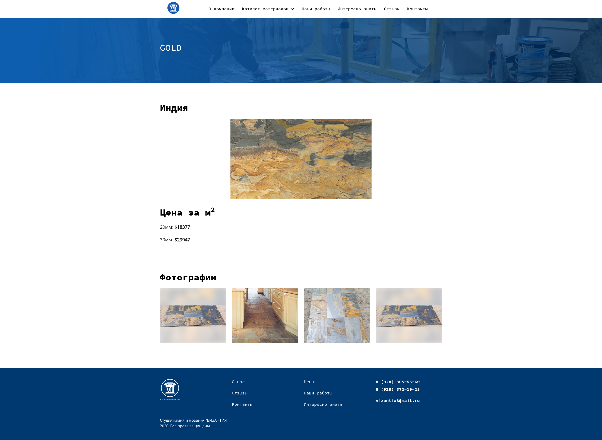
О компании (221, 9)
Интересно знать (357, 9)
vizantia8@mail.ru (398, 400)
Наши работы (316, 9)
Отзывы (392, 9)
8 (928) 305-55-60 (398, 381)
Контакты (417, 9)
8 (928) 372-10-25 (398, 389)
